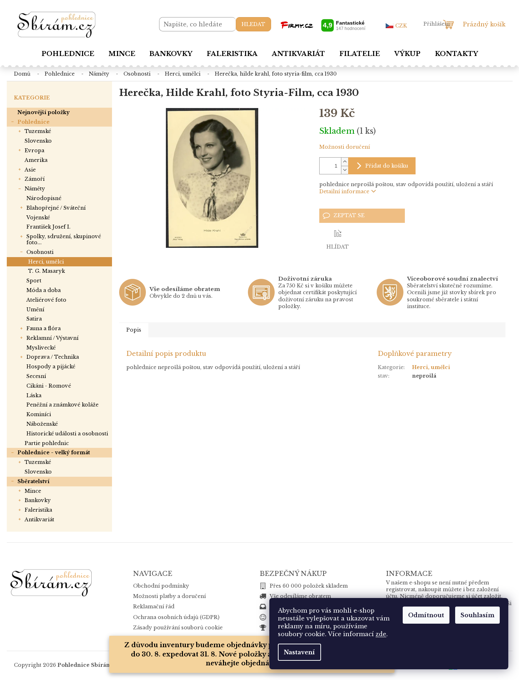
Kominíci (38, 414)
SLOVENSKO (38, 141)
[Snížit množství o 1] (344, 170)
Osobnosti (40, 252)
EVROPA (34, 150)
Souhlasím (477, 615)
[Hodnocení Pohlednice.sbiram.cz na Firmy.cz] (323, 25)
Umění (35, 309)
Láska (33, 395)
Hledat (253, 24)
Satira (34, 319)
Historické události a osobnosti (67, 433)
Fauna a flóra (43, 328)
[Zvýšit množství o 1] (344, 162)
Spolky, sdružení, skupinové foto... (63, 239)
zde (381, 634)
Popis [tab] (133, 330)
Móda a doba (43, 290)
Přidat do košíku (386, 166)
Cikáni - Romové (48, 386)
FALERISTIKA (38, 510)
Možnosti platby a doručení (169, 596)
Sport (33, 280)
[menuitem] (67, 54)
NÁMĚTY (35, 188)
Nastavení (299, 652)
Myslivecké (41, 347)
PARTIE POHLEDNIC (47, 443)
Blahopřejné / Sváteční (56, 208)
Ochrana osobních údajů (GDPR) (176, 617)
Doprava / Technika (52, 357)
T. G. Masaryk (46, 271)
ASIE (30, 170)
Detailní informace (344, 191)
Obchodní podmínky (161, 586)
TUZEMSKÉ (38, 131)
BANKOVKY (38, 500)
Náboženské (42, 424)
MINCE (33, 491)
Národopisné (43, 198)
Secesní (36, 376)
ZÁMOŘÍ (35, 179)
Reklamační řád (153, 606)
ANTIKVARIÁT (39, 519)
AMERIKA (36, 160)
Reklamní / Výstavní (52, 338)
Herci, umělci (46, 262)
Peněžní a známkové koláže (62, 405)
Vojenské (38, 217)
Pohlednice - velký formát (53, 452)
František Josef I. (48, 227)
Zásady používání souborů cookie (178, 627)
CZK (401, 25)
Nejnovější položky (43, 112)
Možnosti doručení (344, 147)
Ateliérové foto (46, 300)
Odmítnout (426, 615)
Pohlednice (33, 122)
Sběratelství (33, 481)
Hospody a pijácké (50, 366)
